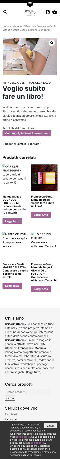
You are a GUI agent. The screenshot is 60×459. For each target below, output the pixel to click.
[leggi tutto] (33, 372)
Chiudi (50, 425)
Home (6, 26)
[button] (52, 43)
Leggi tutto (12, 221)
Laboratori (17, 26)
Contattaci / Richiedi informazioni (26, 133)
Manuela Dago (40, 82)
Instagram (11, 419)
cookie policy (23, 436)
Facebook (11, 414)
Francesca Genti (15, 82)
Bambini (29, 26)
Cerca (10, 398)
